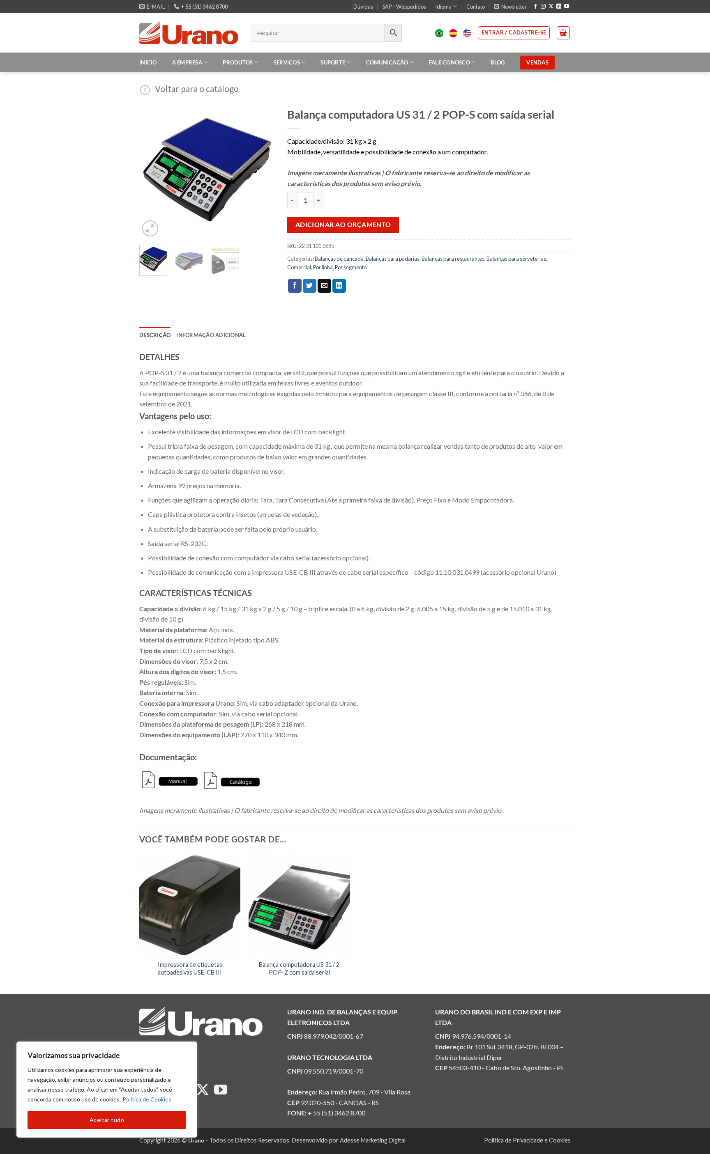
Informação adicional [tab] (211, 335)
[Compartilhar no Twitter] (309, 286)
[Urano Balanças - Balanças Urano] (188, 33)
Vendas (537, 62)
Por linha (323, 267)
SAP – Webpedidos (404, 6)
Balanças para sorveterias (516, 258)
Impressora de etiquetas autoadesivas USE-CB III (190, 968)
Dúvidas (363, 6)
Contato (475, 6)
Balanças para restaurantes (453, 258)
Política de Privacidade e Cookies (527, 1140)
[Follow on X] (551, 6)
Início (148, 62)
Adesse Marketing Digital (373, 1140)
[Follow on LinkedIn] (558, 6)
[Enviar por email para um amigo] (324, 286)
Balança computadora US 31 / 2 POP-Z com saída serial (299, 968)
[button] (510, 6)
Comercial (299, 267)
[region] (106, 1090)
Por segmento (351, 267)
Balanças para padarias (393, 258)
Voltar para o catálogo (197, 88)
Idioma (443, 6)
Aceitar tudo (107, 1119)
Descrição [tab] (155, 335)
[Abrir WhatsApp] (689, 1133)
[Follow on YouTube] (566, 6)
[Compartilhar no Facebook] (295, 286)
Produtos (238, 62)
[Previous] (152, 170)
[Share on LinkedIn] (339, 286)
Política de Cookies (146, 1099)
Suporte (332, 62)
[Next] (261, 170)
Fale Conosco (449, 62)
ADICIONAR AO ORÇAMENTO (343, 224)
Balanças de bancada (339, 258)
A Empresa (187, 62)
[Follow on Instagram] (543, 6)
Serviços (287, 62)
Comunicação (387, 62)
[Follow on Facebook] (535, 6)
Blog (498, 62)
